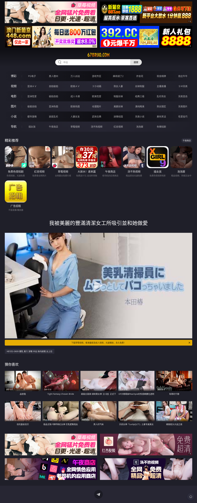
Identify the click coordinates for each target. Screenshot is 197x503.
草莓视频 (75, 126)
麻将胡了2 (118, 76)
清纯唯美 (139, 106)
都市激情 (32, 116)
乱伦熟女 (161, 96)
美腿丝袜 (118, 106)
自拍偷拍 (53, 86)
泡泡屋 (139, 126)
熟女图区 (161, 106)
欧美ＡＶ (75, 86)
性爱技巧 (182, 116)
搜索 (136, 62)
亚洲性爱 (32, 96)
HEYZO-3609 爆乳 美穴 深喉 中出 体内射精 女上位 (29, 351)
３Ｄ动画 (96, 86)
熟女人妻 (118, 86)
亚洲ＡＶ (32, 86)
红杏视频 (118, 126)
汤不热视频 (96, 126)
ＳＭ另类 (182, 86)
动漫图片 (96, 106)
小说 (14, 116)
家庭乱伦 (53, 116)
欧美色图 (75, 106)
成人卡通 (75, 96)
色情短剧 (161, 126)
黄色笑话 (161, 116)
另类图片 (182, 106)
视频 (14, 86)
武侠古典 (96, 116)
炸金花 (139, 76)
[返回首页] (190, 496)
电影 (14, 96)
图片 (14, 106)
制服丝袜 (118, 96)
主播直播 (161, 86)
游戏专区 (96, 76)
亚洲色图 (53, 106)
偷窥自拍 (32, 106)
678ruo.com (98, 55)
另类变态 (182, 96)
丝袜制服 (139, 86)
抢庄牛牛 (182, 76)
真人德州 (53, 76)
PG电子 (32, 76)
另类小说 (139, 116)
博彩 (14, 76)
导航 (14, 127)
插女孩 (32, 126)
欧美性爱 (96, 96)
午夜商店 (53, 126)
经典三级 (139, 96)
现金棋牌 (161, 76)
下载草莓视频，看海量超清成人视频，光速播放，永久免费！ (98, 342)
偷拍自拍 (53, 96)
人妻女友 (75, 116)
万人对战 (75, 76)
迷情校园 (118, 116)
